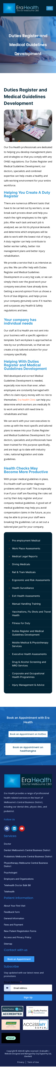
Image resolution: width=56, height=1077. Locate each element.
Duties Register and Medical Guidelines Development (28, 633)
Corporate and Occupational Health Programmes (28, 675)
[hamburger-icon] (49, 8)
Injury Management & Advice (28, 684)
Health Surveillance (23, 587)
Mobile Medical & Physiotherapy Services (30, 644)
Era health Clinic (27, 399)
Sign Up (28, 997)
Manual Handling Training (26, 603)
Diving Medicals (21, 564)
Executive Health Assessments (29, 654)
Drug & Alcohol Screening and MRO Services (29, 663)
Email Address (13, 982)
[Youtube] (22, 829)
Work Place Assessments (26, 548)
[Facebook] (7, 829)
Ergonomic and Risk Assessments (31, 580)
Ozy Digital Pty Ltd (43, 1053)
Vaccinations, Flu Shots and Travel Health (31, 613)
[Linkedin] (14, 829)
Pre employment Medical (26, 540)
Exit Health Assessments (26, 595)
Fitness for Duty (21, 623)
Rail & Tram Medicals (24, 572)
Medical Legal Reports (24, 556)
